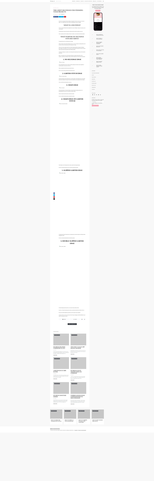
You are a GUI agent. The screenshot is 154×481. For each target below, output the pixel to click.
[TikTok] (100, 94)
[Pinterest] (96, 94)
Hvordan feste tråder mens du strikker (76, 372)
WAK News (93, 89)
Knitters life (94, 81)
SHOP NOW (98, 10)
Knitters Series (94, 83)
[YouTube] (98, 94)
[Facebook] (93, 94)
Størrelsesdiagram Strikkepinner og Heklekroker (78, 397)
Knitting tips (57, 358)
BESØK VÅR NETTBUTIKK (55, 428)
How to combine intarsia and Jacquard (99, 43)
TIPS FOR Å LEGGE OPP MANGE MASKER (78, 347)
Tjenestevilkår (76, 430)
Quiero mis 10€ (95, 105)
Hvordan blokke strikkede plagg (59, 347)
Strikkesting (94, 87)
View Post (55, 378)
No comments (61, 14)
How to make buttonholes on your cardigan (99, 58)
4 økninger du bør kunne (59, 371)
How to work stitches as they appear (99, 66)
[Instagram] (95, 94)
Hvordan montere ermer (59, 396)
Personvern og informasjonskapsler (82, 430)
